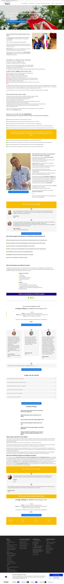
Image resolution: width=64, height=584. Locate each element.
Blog (60, 3)
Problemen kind (48, 551)
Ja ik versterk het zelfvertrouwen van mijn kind (16, 21)
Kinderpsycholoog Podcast (49, 549)
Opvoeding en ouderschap (23, 542)
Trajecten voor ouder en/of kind (11, 542)
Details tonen (50, 582)
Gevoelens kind (48, 545)
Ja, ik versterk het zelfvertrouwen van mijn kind (18, 191)
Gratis (52, 3)
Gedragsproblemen (48, 552)
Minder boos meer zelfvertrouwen (11, 555)
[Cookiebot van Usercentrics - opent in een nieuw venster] (6, 582)
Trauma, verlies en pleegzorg (23, 545)
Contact (56, 3)
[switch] (27, 582)
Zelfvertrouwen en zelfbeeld (23, 548)
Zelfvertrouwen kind (48, 546)
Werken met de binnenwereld (10, 546)
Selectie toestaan (56, 577)
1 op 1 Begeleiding (24, 3)
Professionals (31, 3)
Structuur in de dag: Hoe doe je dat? (51, 542)
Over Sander (38, 3)
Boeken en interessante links (50, 543)
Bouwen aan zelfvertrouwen (10, 561)
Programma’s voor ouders (45, 3)
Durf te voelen (8, 558)
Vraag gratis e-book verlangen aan (11, 549)
